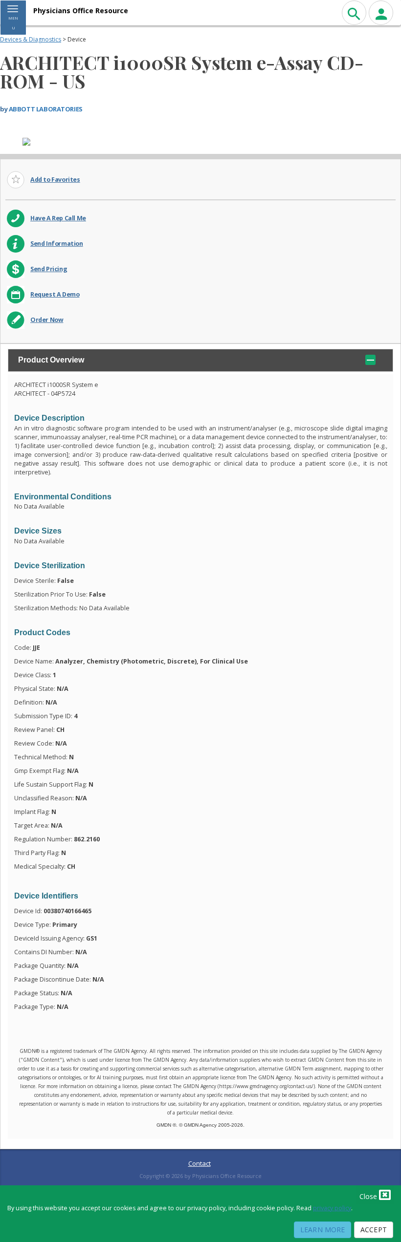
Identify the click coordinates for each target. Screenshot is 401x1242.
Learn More (322, 1229)
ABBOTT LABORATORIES (46, 109)
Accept (373, 1229)
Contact (199, 1163)
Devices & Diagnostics (30, 39)
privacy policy (332, 1208)
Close (369, 1196)
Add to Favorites (55, 179)
